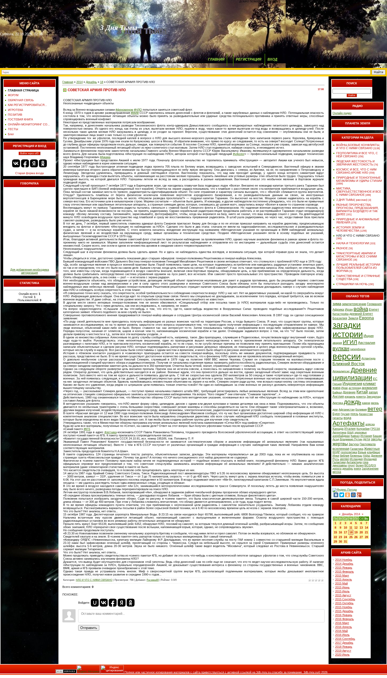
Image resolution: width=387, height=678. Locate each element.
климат (369, 384)
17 (345, 532)
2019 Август (343, 650)
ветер (375, 409)
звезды (376, 439)
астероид (355, 387)
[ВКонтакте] (336, 494)
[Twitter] (341, 494)
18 (101, 82)
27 (361, 537)
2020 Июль (342, 654)
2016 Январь (343, 615)
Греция (337, 384)
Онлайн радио (342, 113)
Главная (67, 82)
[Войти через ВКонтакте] (16, 163)
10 (345, 527)
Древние (349, 392)
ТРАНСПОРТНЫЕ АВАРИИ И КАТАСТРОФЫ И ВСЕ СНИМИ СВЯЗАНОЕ (356, 256)
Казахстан (366, 414)
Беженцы (356, 455)
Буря (336, 414)
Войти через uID (29, 153)
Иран (349, 309)
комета (361, 396)
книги (357, 468)
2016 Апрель (343, 626)
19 (356, 532)
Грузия (345, 414)
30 (340, 541)
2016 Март (342, 623)
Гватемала (368, 444)
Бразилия (340, 318)
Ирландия (370, 459)
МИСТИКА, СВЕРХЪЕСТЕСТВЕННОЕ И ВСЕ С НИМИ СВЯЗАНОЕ (358, 191)
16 (340, 532)
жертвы (340, 443)
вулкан (341, 348)
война (361, 309)
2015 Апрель (343, 579)
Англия (338, 396)
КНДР (336, 452)
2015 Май (341, 583)
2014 (79, 82)
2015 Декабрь (344, 611)
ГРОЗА (375, 428)
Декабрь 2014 (351, 514)
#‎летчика (111, 432)
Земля (353, 318)
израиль (350, 396)
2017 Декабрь (344, 642)
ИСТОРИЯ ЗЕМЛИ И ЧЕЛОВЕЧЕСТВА (350, 229)
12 (356, 527)
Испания (366, 435)
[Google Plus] (359, 494)
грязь (354, 414)
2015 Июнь (342, 587)
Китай (362, 392)
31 (345, 541)
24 (345, 537)
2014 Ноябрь (343, 559)
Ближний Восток (349, 364)
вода (347, 418)
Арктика (338, 402)
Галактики (339, 462)
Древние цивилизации (355, 373)
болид (360, 465)
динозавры (340, 465)
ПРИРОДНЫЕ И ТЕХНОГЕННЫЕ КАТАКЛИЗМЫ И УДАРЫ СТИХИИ (359, 179)
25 (351, 537)
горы (366, 455)
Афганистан (347, 409)
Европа (366, 318)
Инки (336, 455)
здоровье (360, 432)
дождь (352, 401)
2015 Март (342, 575)
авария (337, 342)
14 (366, 527)
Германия (374, 304)
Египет (374, 309)
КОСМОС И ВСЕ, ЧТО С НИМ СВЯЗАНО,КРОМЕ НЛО (356, 171)
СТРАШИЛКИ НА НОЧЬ (352, 284)
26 (356, 537)
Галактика (356, 448)
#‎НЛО (138, 109)
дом (335, 409)
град (350, 432)
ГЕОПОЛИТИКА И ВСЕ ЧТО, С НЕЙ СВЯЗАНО (357, 155)
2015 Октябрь (344, 603)
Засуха (354, 444)
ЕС (375, 379)
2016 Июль (342, 634)
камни (366, 402)
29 (335, 541)
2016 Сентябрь (345, 638)
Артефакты (349, 423)
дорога (337, 468)
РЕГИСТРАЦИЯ (248, 59)
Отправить (88, 628)
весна (337, 472)
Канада (338, 429)
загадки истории (348, 329)
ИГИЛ (350, 342)
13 (361, 527)
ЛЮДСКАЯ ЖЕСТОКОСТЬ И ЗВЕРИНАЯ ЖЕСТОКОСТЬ (355, 163)
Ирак (344, 387)
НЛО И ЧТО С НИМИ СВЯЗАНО (94, 580)
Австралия (366, 343)
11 (350, 527)
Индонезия (352, 384)
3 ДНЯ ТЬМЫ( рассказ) (352, 199)
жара (336, 388)
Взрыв (362, 452)
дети (366, 439)
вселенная (341, 449)
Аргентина (339, 432)
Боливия (361, 409)
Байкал (337, 392)
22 (335, 537)
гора (365, 462)
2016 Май (341, 630)
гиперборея (357, 349)
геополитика (349, 452)
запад (373, 392)
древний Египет (361, 314)
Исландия (356, 459)
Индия (369, 336)
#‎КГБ (87, 429)
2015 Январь (343, 567)
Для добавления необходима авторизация (29, 271)
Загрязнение (370, 468)
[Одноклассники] (347, 494)
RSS (283, 1)
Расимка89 (153, 580)
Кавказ (355, 435)
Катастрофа (341, 313)
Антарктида (354, 462)
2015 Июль (342, 591)
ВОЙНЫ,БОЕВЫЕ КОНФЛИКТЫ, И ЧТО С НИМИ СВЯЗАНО (358, 146)
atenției (344, 459)
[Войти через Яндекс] (34, 163)
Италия (350, 429)
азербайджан (341, 435)
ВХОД (272, 59)
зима (337, 304)
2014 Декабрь (344, 563)
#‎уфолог (238, 153)
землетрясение (354, 304)
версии (347, 356)
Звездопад (373, 396)
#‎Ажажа (105, 157)
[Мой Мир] (353, 494)
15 (335, 532)
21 (366, 532)
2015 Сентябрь (345, 599)
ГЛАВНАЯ (216, 59)
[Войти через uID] (95, 603)
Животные (372, 449)
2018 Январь (343, 646)
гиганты (338, 418)
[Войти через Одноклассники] (43, 163)
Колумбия (363, 428)
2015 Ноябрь (343, 607)
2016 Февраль (344, 619)
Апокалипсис (341, 371)
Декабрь (91, 82)
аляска (370, 424)
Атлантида (368, 358)
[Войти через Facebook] (25, 163)
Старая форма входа (29, 173)
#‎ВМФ (135, 112)
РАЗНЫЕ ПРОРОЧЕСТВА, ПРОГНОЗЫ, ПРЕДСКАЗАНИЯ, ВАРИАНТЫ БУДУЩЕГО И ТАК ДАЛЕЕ (357, 209)
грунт (351, 465)
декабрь (347, 468)
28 (366, 537)
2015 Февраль (344, 571)
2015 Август (343, 595)
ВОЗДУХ (370, 465)
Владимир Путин (351, 439)
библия (344, 455)
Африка (338, 309)
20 (361, 532)
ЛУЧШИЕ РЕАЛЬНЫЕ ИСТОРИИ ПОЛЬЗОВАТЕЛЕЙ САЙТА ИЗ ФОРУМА (358, 267)
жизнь (375, 402)
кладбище (373, 452)
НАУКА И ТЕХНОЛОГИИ (352, 243)
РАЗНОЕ (342, 248)
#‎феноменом (124, 109)
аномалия (369, 388)
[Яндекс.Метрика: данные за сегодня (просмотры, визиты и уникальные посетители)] (88, 669)
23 (340, 537)
